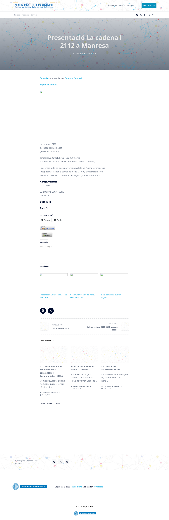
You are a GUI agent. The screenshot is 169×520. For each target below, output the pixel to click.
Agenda (30, 461)
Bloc (121, 5)
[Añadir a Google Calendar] (84, 228)
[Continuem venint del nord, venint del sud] (84, 281)
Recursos (25, 15)
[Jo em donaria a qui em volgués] (114, 281)
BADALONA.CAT (149, 5)
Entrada (44, 78)
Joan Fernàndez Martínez (50, 393)
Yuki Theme (77, 486)
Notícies (16, 15)
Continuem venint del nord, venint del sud (82, 296)
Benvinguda (112, 5)
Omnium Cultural (73, 78)
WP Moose (98, 486)
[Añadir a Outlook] (84, 234)
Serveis (34, 15)
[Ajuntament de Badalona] (84, 513)
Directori (130, 5)
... (54, 387)
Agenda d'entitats (49, 84)
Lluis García (79, 53)
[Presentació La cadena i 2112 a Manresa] (54, 281)
